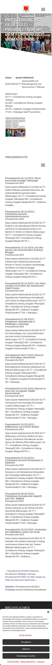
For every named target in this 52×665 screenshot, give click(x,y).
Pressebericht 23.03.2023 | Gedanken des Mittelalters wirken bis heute (26, 530)
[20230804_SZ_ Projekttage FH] (15, 137)
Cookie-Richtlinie (13, 661)
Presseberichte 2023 (14, 183)
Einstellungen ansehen (26, 656)
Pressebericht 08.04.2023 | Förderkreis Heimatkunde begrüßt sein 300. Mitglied (23, 496)
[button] (48, 612)
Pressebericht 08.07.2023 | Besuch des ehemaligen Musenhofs (24, 356)
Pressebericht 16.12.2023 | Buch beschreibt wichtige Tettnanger (23, 179)
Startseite (9, 587)
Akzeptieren (26, 642)
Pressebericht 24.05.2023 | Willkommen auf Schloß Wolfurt (22, 425)
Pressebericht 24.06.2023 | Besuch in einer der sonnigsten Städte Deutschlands (25, 391)
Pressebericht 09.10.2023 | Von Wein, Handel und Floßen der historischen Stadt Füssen (25, 285)
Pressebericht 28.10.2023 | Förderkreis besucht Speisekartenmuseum (19, 214)
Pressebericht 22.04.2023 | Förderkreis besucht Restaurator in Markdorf (24, 460)
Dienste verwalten (25, 635)
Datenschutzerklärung (28, 661)
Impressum (41, 661)
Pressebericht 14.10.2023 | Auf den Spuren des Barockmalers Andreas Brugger (24, 250)
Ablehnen (26, 649)
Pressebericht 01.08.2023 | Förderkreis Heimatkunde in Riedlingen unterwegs (20, 321)
